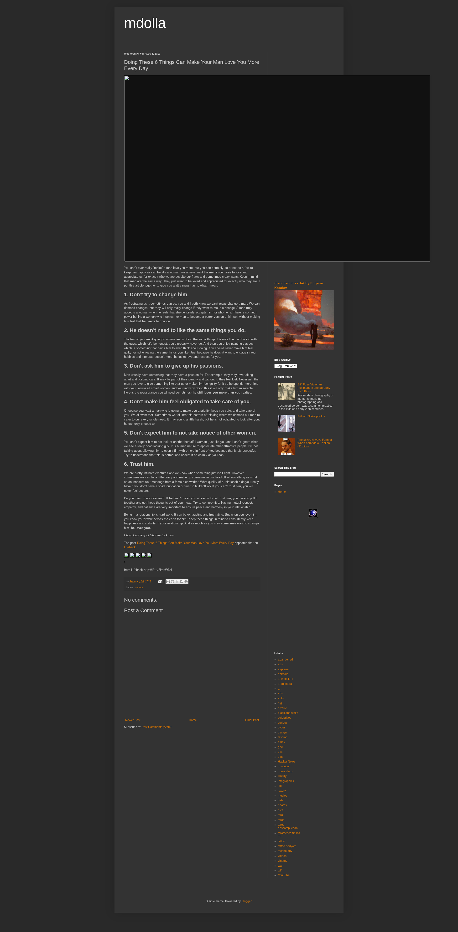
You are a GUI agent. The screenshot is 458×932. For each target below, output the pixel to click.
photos (282, 805)
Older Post (252, 720)
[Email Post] (160, 581)
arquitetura (285, 684)
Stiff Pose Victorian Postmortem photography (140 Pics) (313, 388)
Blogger (246, 901)
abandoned (285, 659)
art (279, 688)
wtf (279, 870)
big (280, 703)
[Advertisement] (288, 80)
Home (193, 720)
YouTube (284, 875)
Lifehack (130, 547)
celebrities (284, 717)
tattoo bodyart (287, 846)
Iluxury (282, 776)
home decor (285, 771)
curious (139, 587)
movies (282, 795)
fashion (282, 737)
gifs (280, 751)
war (280, 865)
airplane (283, 669)
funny (281, 742)
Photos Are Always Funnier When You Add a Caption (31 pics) (314, 443)
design (282, 732)
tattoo (281, 841)
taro (280, 815)
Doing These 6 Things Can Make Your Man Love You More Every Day (185, 543)
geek (281, 747)
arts (280, 693)
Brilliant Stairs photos (311, 416)
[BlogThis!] (172, 581)
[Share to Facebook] (181, 581)
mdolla (145, 23)
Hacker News (286, 761)
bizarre (282, 708)
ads (280, 664)
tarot (281, 820)
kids (280, 786)
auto (281, 698)
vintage (282, 860)
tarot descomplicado (288, 826)
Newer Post (132, 720)
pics (280, 810)
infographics (286, 781)
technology (285, 851)
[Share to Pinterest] (186, 581)
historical (284, 766)
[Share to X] (177, 581)
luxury (282, 790)
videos (282, 856)
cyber (281, 727)
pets (280, 800)
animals (283, 674)
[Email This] (168, 581)
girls (280, 756)
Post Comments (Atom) (157, 727)
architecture (285, 679)
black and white (288, 713)
